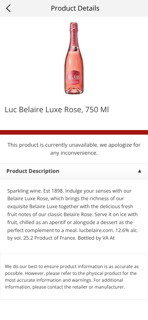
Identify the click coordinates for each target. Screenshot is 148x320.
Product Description (32, 171)
